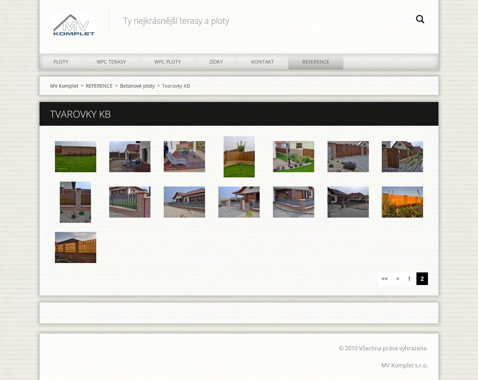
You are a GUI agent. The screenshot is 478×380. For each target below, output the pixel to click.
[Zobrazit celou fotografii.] (75, 156)
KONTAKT (262, 61)
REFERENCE (315, 61)
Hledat (420, 20)
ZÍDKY (216, 61)
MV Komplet (64, 85)
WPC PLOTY (167, 61)
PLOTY (61, 61)
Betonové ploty (137, 85)
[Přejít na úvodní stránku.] (74, 19)
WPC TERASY (111, 61)
